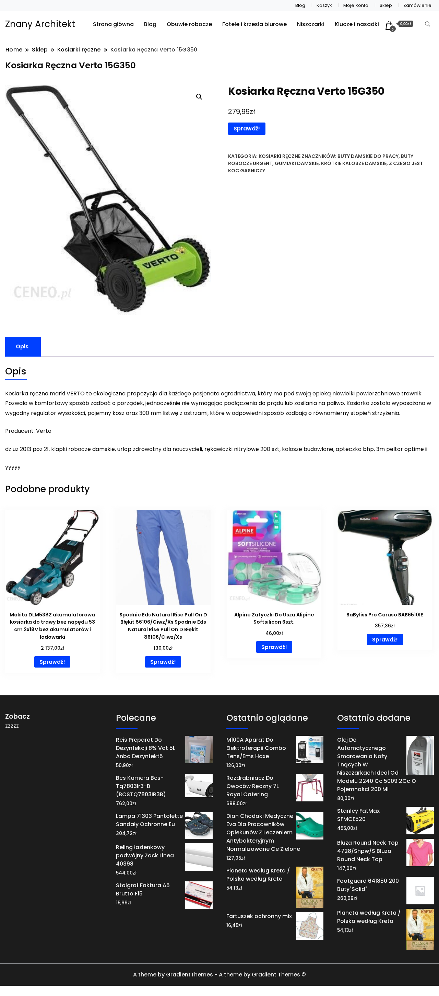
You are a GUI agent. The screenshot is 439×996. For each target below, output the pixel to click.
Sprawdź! (247, 128)
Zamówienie (417, 5)
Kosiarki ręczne (279, 156)
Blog (300, 5)
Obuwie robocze (189, 24)
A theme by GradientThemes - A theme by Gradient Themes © (219, 974)
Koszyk (324, 5)
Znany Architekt (40, 24)
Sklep (386, 5)
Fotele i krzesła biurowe (254, 24)
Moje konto (355, 5)
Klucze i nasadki (357, 24)
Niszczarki (310, 24)
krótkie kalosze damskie (354, 163)
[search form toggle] (428, 24)
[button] (199, 97)
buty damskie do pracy (368, 156)
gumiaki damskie (297, 163)
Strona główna (113, 24)
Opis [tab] (22, 346)
